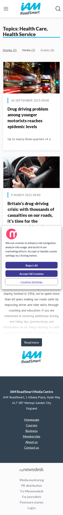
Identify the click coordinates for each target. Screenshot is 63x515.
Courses (31, 425)
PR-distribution (31, 485)
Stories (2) (10, 50)
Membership (31, 436)
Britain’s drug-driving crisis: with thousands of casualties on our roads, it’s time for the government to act (31, 215)
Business (31, 431)
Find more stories (31, 502)
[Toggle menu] (6, 9)
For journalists (31, 497)
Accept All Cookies (31, 273)
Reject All (32, 265)
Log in (31, 508)
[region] (31, 257)
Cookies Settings (31, 281)
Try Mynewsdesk (31, 491)
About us (31, 442)
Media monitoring (31, 480)
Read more (31, 342)
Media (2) (28, 50)
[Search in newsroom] (58, 9)
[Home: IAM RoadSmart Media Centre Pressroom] (30, 8)
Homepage (31, 420)
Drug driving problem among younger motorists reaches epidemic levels (28, 117)
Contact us (31, 447)
